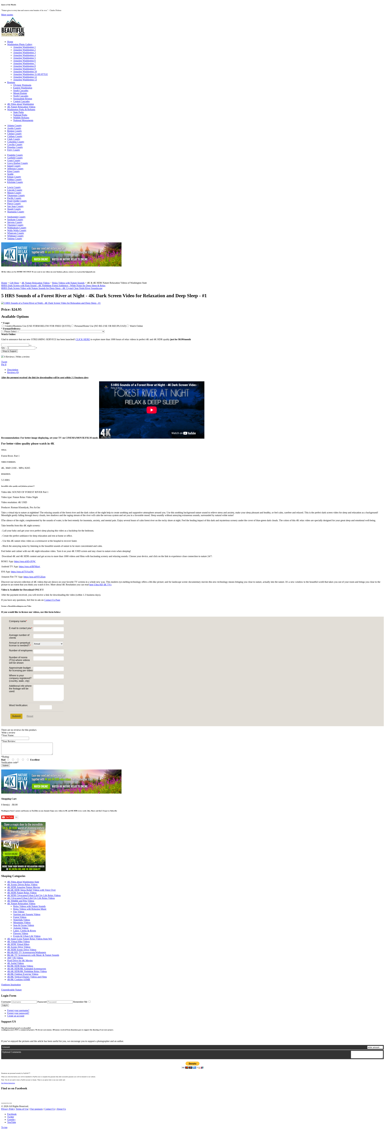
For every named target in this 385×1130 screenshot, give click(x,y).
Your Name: (7, 735)
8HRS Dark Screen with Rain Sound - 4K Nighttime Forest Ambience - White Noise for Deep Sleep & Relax (53, 285)
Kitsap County (14, 176)
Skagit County (14, 209)
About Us (61, 1109)
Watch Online (136, 326)
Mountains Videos (22, 922)
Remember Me (80, 1002)
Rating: (5, 756)
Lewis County (14, 187)
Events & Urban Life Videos (26, 936)
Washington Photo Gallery (19, 44)
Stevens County (14, 222)
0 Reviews (9, 356)
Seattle (10, 174)
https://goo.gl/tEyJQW (25, 561)
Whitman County (15, 236)
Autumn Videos (20, 928)
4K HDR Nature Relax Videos (22, 892)
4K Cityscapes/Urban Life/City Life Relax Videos (31, 898)
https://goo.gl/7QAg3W (22, 571)
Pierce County (14, 203)
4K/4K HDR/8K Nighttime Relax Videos (27, 971)
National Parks (20, 115)
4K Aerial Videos (15, 963)
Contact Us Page (52, 600)
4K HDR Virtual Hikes (18, 944)
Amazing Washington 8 (24, 66)
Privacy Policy (8, 1109)
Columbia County (15, 141)
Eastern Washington (22, 88)
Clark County (13, 139)
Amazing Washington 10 (25, 71)
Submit (16, 716)
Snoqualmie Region (22, 98)
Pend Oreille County (17, 201)
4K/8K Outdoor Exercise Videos (22, 974)
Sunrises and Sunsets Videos (26, 914)
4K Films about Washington (20, 104)
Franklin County (15, 155)
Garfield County (15, 157)
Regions (11, 82)
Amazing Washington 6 (24, 60)
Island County (14, 166)
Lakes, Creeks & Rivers (24, 930)
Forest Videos (19, 917)
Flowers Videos (20, 933)
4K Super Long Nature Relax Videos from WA (29, 939)
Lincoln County (14, 190)
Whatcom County (15, 233)
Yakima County (14, 238)
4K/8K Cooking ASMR (18, 979)
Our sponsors (36, 1109)
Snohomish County (16, 217)
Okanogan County (16, 195)
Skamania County (15, 211)
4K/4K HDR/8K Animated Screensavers (26, 968)
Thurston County (15, 225)
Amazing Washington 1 (24, 47)
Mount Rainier (20, 93)
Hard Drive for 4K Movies (20, 960)
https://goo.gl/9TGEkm (34, 576)
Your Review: (8, 741)
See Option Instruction (8, 1083)
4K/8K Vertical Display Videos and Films (27, 977)
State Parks (18, 112)
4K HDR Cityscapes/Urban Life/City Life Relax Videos (34, 895)
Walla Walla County (16, 230)
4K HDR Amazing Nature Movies (23, 887)
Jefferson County (15, 168)
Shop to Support (9, 351)
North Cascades (20, 96)
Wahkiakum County (16, 227)
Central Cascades (21, 101)
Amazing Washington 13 (25, 79)
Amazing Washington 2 (24, 50)
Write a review (23, 356)
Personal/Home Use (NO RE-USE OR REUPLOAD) (100, 326)
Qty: (3, 348)
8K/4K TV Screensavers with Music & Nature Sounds (33, 955)
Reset (30, 716)
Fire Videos (18, 911)
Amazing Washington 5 (24, 58)
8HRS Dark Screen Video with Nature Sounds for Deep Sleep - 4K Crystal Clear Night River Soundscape (51, 288)
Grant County (13, 160)
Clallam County (14, 136)
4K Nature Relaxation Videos (21, 107)
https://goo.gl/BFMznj (29, 566)
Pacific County (14, 198)
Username (6, 1002)
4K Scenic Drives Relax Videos (22, 884)
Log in (5, 1005)
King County (13, 171)
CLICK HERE (82, 339)
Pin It (3, 364)
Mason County (14, 192)
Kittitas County (14, 179)
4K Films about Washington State (23, 882)
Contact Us (49, 1109)
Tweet (4, 362)
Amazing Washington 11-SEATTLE (30, 74)
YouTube (11, 1122)
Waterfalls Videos (21, 920)
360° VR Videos (15, 958)
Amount (6, 1047)
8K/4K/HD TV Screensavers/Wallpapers (26, 952)
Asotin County (14, 128)
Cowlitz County (14, 144)
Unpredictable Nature (11, 989)
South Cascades (20, 90)
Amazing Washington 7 (24, 63)
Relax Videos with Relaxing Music (29, 909)
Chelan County (14, 133)
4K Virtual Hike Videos (18, 941)
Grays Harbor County (17, 163)
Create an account (15, 1016)
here (91, 584)
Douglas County (15, 147)
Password (42, 1002)
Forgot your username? (18, 1010)
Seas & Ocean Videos (23, 925)
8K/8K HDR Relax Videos (20, 966)
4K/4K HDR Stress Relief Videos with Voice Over (31, 890)
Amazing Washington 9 (24, 69)
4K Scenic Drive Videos (18, 947)
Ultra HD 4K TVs (102, 584)
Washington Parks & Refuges (21, 109)
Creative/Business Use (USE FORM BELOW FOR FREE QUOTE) (37, 326)
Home (10, 41)
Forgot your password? (18, 1013)
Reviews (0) (13, 372)
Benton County (14, 131)
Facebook (12, 1114)
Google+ (11, 1119)
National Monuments (23, 120)
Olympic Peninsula (22, 85)
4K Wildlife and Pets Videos (20, 901)
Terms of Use (22, 1109)
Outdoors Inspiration (11, 984)
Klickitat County (15, 182)
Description (12, 369)
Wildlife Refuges (21, 117)
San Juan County (15, 206)
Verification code (9, 762)
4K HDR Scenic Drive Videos (21, 949)
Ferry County (13, 150)
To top (4, 1127)
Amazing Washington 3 (24, 52)
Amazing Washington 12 (25, 77)
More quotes (7, 14)
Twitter (10, 1117)
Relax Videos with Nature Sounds (29, 906)
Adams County (14, 125)
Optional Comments (11, 1052)
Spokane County (15, 219)
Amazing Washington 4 (24, 55)
